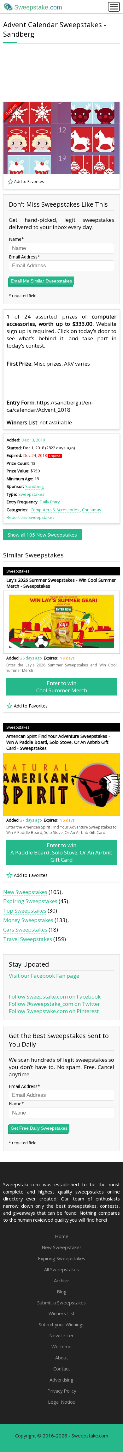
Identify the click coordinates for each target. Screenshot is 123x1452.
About (61, 1357)
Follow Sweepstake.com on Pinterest (54, 1011)
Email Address (23, 257)
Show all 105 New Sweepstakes (42, 535)
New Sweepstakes (25, 892)
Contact (61, 1368)
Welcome (61, 1346)
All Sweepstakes (61, 1269)
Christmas (91, 510)
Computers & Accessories (55, 510)
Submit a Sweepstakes (61, 1302)
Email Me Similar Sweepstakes (41, 280)
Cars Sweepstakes (25, 929)
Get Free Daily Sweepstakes (39, 1128)
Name (15, 239)
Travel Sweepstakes (27, 939)
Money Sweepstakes (28, 920)
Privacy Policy (61, 1391)
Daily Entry (50, 502)
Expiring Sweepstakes (30, 901)
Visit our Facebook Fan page (44, 975)
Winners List (62, 1313)
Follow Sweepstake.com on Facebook (55, 996)
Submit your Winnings (62, 1324)
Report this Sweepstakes (31, 517)
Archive (61, 1280)
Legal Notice (61, 1402)
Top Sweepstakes (24, 910)
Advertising (61, 1379)
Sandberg (34, 486)
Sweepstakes (31, 494)
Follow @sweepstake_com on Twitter (54, 1003)
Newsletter (61, 1335)
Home (61, 1236)
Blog (62, 1291)
